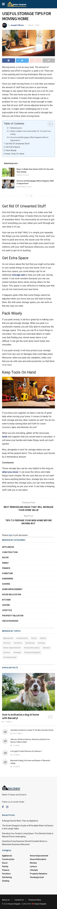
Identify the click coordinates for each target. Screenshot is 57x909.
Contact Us (19, 900)
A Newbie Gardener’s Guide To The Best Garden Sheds (32, 730)
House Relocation (11, 594)
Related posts (16, 128)
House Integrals (14, 904)
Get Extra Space (13, 147)
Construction (10, 552)
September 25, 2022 (25, 187)
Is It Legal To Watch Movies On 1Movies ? (26, 751)
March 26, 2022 (23, 175)
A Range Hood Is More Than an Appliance (20, 821)
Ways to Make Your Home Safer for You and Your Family (30, 132)
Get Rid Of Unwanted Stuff (18, 144)
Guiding (6, 584)
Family (5, 563)
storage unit (18, 275)
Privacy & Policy (34, 900)
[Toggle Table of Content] (49, 124)
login (10, 535)
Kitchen (6, 600)
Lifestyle (7, 610)
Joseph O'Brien (17, 25)
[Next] (31, 196)
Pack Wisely (11, 150)
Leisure (6, 605)
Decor (5, 557)
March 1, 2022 (33, 25)
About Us (6, 900)
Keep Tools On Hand (15, 154)
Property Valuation (12, 616)
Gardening (7, 579)
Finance (6, 568)
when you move (10, 472)
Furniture (7, 573)
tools (4, 436)
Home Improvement (12, 589)
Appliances (8, 547)
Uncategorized (10, 621)
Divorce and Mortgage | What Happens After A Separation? (29, 138)
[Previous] (26, 196)
